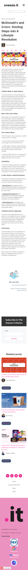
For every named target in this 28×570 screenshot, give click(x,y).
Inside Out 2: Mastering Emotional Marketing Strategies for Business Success (13, 447)
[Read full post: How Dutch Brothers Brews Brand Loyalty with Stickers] (14, 400)
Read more (6, 388)
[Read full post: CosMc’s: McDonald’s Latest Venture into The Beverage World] (14, 365)
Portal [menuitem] (14, 491)
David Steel (9, 415)
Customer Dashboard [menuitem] (14, 485)
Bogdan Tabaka (10, 453)
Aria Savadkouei (10, 45)
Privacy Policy (5, 536)
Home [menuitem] (14, 481)
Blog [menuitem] (14, 488)
